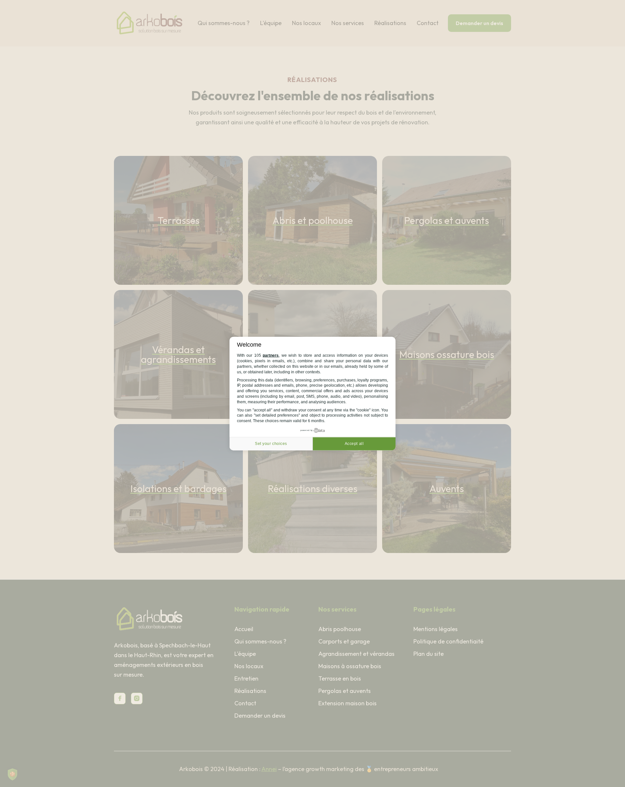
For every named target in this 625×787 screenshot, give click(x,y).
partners (271, 355)
